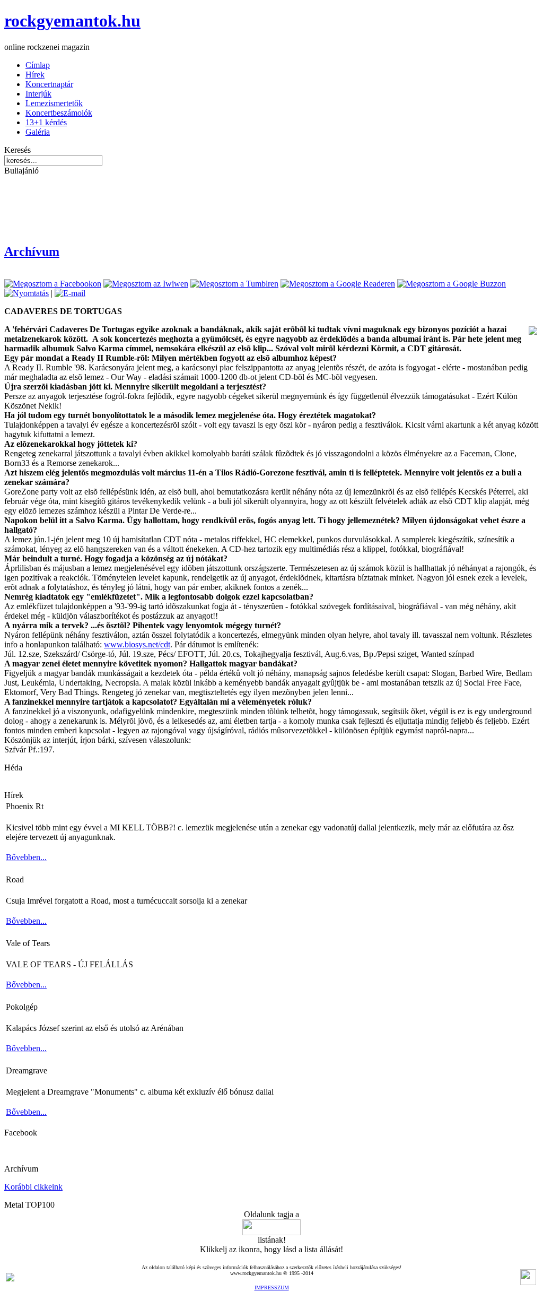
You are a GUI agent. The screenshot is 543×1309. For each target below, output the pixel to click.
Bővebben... (26, 857)
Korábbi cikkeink (33, 1186)
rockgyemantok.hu (72, 20)
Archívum (31, 251)
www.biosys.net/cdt (137, 644)
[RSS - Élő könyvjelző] (10, 1278)
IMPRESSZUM (272, 1287)
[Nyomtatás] (26, 293)
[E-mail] (70, 293)
